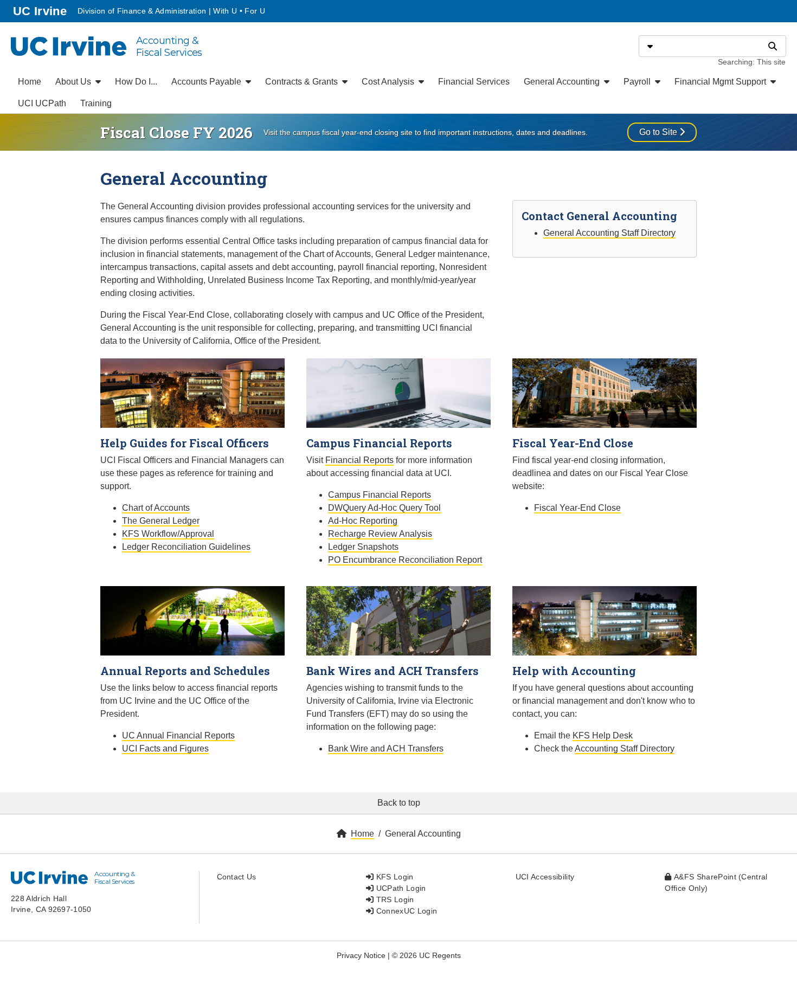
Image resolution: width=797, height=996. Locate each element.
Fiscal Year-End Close (577, 507)
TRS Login (394, 899)
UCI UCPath (42, 103)
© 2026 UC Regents (426, 955)
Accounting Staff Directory (624, 748)
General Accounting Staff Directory (609, 232)
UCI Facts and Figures (165, 748)
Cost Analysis (389, 81)
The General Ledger (161, 520)
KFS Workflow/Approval (168, 533)
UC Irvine (41, 11)
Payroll (638, 81)
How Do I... (136, 81)
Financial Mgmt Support (721, 81)
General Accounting (563, 81)
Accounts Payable (207, 81)
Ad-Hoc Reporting (362, 520)
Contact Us (236, 876)
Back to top (398, 802)
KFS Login (393, 876)
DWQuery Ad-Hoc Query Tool (384, 507)
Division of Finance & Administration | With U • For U (171, 11)
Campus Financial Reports (379, 494)
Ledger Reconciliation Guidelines (186, 546)
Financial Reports (359, 460)
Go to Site (659, 132)
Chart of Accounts (156, 507)
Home (29, 81)
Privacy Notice (361, 955)
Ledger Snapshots (363, 546)
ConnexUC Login (405, 911)
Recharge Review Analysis (380, 533)
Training (96, 103)
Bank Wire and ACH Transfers (386, 748)
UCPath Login (400, 888)
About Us (74, 81)
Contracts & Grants (302, 81)
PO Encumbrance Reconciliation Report (405, 559)
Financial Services (474, 81)
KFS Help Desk (603, 735)
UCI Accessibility (545, 876)
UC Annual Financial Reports (178, 735)
